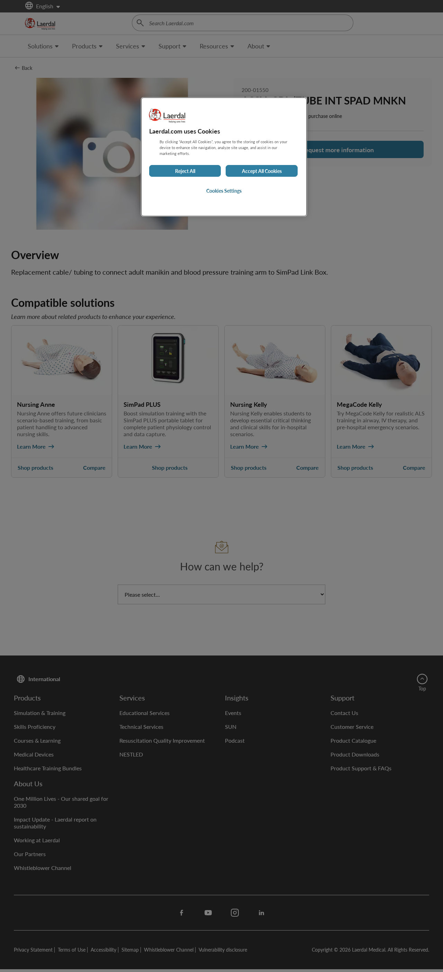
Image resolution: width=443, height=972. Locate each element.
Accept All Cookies (262, 170)
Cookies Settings (224, 190)
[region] (224, 157)
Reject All (185, 170)
